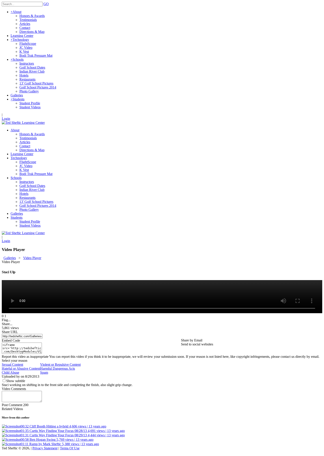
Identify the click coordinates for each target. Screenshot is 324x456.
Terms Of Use (70, 448)
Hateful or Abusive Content (21, 368)
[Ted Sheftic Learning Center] (23, 122)
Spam (44, 372)
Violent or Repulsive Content (60, 364)
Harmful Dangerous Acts (57, 368)
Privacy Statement (45, 448)
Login (6, 119)
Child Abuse (10, 372)
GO (46, 4)
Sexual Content (12, 364)
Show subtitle (15, 381)
